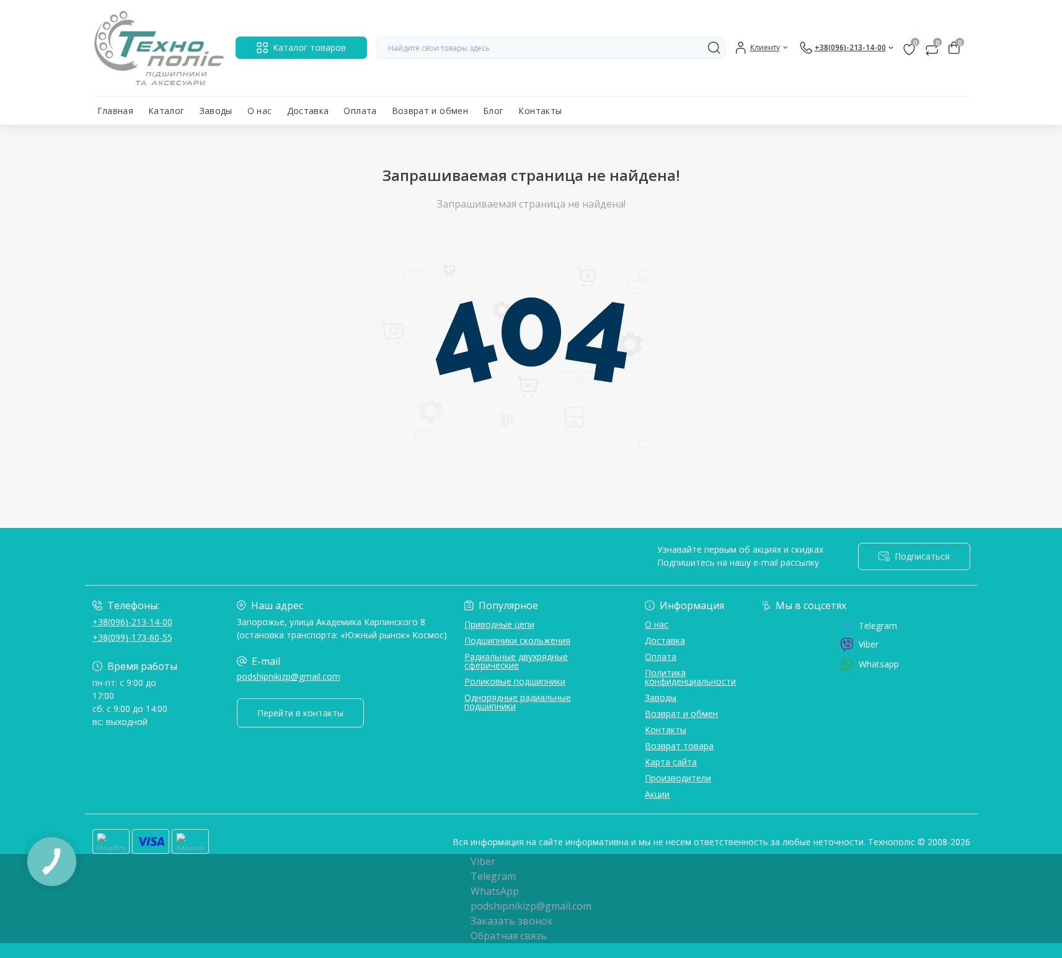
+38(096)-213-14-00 (132, 622)
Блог (493, 110)
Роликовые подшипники (514, 681)
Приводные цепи (499, 624)
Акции (657, 794)
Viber (868, 644)
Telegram (878, 625)
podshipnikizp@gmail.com (288, 676)
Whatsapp (879, 664)
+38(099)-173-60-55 (132, 637)
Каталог (166, 110)
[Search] (714, 48)
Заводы (216, 110)
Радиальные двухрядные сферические (516, 661)
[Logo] (159, 48)
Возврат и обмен (430, 110)
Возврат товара (679, 746)
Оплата (359, 110)
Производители (678, 778)
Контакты (540, 110)
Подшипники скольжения (517, 640)
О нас (259, 110)
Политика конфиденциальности (690, 677)
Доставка (308, 110)
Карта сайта (671, 762)
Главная (115, 110)
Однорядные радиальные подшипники (517, 702)
